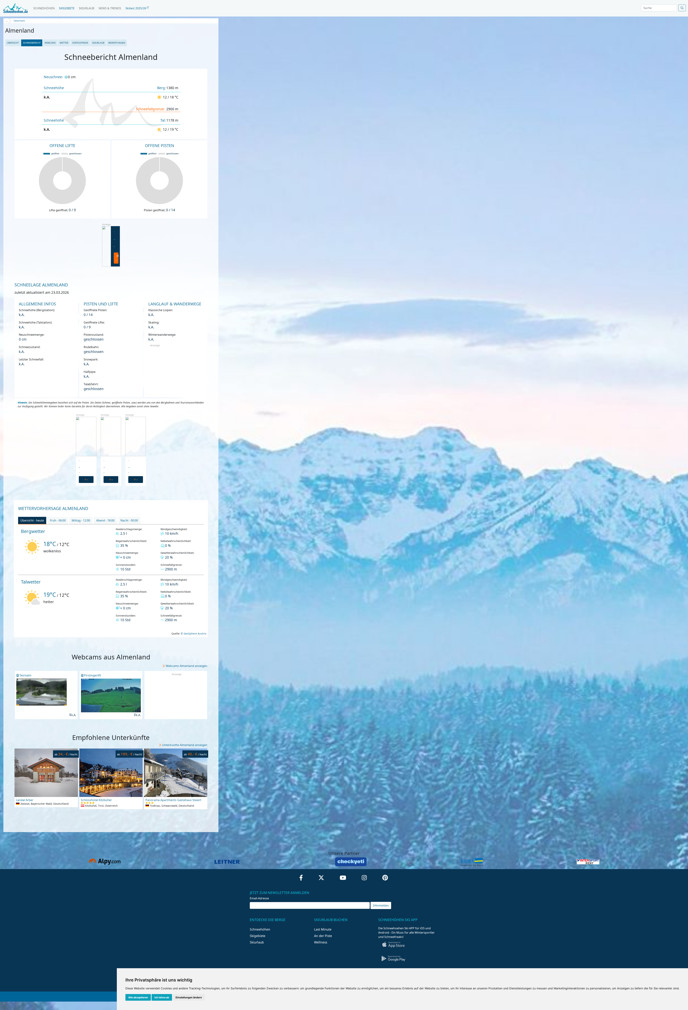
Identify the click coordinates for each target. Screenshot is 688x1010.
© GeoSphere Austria (193, 633)
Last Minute (322, 929)
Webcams (50, 42)
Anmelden (382, 905)
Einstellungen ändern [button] (189, 997)
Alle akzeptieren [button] (138, 997)
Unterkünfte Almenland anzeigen (184, 745)
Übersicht (13, 42)
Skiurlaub (86, 8)
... (7, 20)
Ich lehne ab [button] (161, 997)
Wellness (320, 942)
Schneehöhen (44, 8)
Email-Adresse (259, 898)
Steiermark (19, 20)
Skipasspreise (80, 42)
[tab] (32, 520)
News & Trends (110, 8)
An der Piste (323, 936)
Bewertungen (116, 42)
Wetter (64, 42)
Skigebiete (67, 8)
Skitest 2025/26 (136, 8)
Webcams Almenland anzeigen (186, 666)
